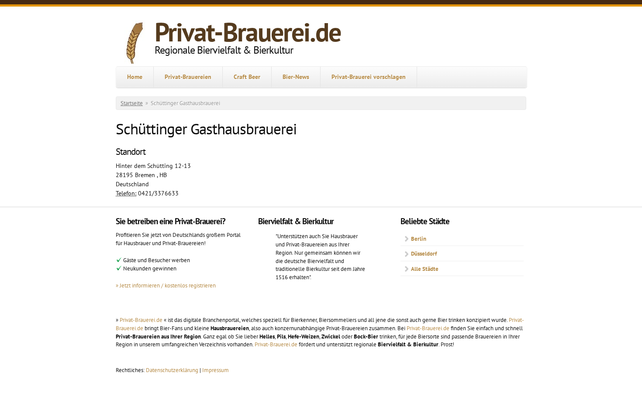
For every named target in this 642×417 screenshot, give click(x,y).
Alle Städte (424, 268)
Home (134, 77)
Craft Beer (247, 77)
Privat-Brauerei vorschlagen (368, 77)
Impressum (215, 369)
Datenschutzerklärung (173, 369)
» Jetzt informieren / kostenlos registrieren (166, 285)
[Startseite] (135, 43)
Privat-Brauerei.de (248, 32)
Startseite (132, 103)
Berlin (418, 238)
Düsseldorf (424, 253)
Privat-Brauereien (188, 77)
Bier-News (296, 77)
